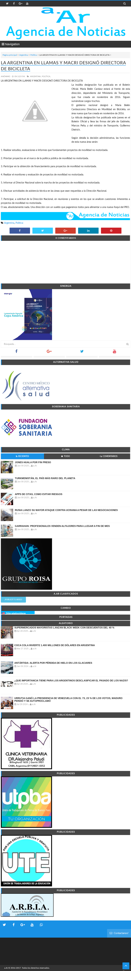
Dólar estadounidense (16, 613)
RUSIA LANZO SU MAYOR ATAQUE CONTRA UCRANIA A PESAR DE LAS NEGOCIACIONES (66, 510)
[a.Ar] (65, 15)
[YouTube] (114, 352)
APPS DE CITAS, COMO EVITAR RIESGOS (38, 494)
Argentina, (35, 76)
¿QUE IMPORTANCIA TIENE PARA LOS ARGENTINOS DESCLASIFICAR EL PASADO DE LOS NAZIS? (71, 680)
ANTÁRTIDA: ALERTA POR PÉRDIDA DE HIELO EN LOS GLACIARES (53, 662)
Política (33, 55)
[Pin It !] (111, 231)
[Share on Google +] (65, 231)
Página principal (10, 55)
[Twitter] (82, 352)
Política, (46, 76)
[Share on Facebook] (20, 231)
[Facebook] (16, 352)
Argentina (23, 55)
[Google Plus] (49, 352)
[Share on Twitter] (42, 231)
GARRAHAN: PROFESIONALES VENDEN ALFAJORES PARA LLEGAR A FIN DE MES (62, 526)
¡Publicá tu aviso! (13, 600)
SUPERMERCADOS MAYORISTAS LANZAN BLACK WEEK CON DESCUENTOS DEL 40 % (64, 627)
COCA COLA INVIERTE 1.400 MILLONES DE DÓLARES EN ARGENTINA (54, 645)
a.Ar (6, 968)
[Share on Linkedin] (88, 231)
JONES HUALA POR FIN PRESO (33, 462)
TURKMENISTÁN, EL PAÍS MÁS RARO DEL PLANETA (45, 478)
